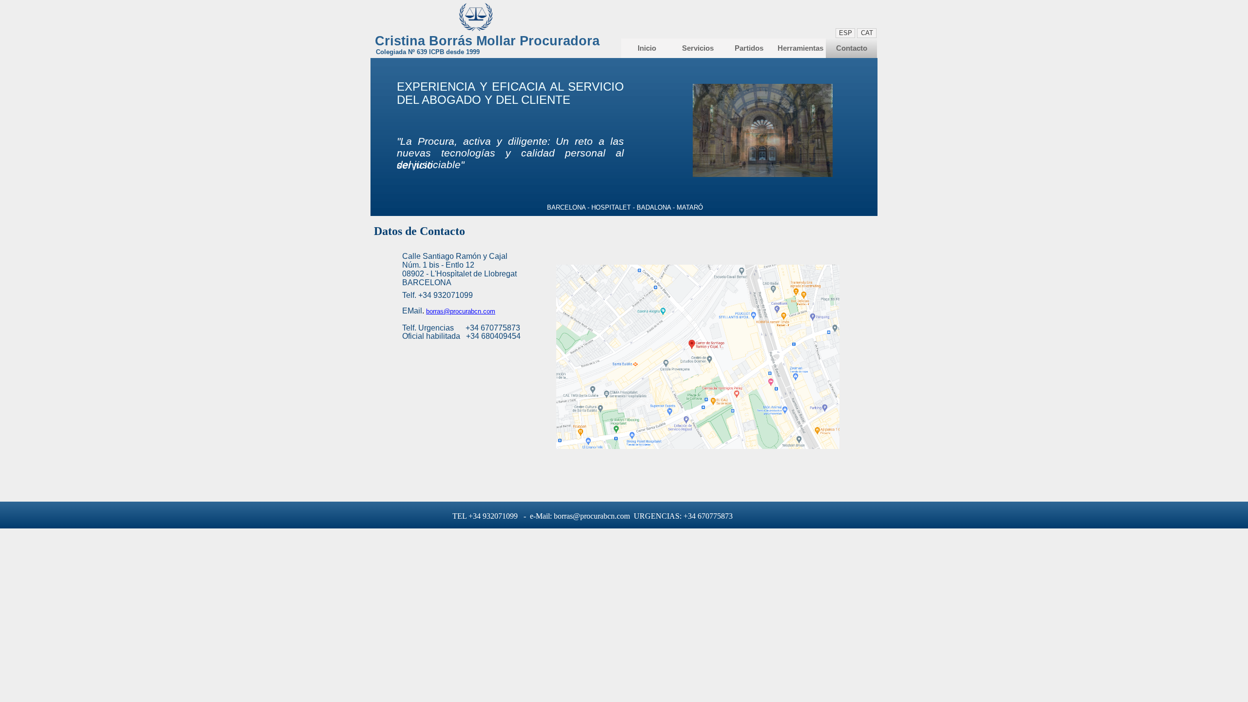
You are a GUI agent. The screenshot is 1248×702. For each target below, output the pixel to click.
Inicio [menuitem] (647, 48)
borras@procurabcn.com (460, 311)
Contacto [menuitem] (851, 48)
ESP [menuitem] (845, 33)
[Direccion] (697, 446)
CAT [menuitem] (867, 33)
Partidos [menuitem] (749, 48)
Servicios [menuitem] (698, 48)
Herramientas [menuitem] (800, 48)
